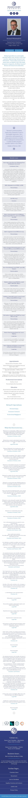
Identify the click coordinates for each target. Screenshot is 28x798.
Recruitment (14, 776)
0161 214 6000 (16, 11)
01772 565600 (16, 748)
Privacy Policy (14, 790)
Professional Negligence (14, 415)
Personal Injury (14, 409)
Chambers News (14, 772)
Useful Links (14, 786)
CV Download (10, 50)
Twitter (14, 13)
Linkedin (11, 13)
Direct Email (19, 50)
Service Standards (14, 779)
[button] (17, 13)
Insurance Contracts (14, 412)
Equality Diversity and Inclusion (14, 783)
